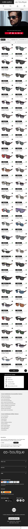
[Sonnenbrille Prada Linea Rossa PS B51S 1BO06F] (7, 48)
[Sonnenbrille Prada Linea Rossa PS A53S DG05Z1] (21, 48)
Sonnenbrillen (7, 9)
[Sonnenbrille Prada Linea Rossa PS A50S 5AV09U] (7, 102)
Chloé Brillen (4, 430)
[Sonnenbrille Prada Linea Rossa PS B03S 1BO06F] (7, 278)
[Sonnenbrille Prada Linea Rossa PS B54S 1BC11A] (7, 359)
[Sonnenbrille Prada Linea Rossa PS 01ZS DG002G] (7, 291)
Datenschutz (12, 521)
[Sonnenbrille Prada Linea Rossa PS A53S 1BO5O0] (7, 75)
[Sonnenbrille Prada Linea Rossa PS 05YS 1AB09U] (21, 116)
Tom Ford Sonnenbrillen (6, 400)
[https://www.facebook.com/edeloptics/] (18, 500)
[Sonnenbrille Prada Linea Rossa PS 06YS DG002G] (7, 116)
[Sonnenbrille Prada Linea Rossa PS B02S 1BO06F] (21, 278)
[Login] (17, 6)
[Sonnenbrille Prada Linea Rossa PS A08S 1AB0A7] (7, 183)
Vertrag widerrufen (14, 518)
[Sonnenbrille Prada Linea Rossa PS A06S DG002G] (21, 88)
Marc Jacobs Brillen (5, 426)
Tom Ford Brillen (4, 416)
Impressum (18, 521)
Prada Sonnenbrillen (5, 396)
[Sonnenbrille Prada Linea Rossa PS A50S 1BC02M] (21, 196)
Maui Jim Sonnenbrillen (6, 406)
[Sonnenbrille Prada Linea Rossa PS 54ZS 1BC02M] (21, 251)
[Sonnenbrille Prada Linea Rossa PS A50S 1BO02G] (21, 129)
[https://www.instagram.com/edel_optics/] (20, 500)
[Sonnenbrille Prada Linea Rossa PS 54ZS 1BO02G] (21, 170)
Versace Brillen (4, 423)
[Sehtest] (3, 6)
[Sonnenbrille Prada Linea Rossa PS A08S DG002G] (7, 345)
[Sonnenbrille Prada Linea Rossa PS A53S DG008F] (7, 318)
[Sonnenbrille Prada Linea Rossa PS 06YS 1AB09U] (21, 102)
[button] (7, 2)
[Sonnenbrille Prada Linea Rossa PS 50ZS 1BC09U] (7, 304)
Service (2, 467)
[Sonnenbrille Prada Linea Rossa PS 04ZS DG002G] (7, 332)
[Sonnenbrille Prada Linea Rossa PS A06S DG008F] (7, 156)
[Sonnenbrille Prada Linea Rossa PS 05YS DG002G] (7, 129)
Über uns (3, 461)
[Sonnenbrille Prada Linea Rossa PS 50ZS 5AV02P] (7, 170)
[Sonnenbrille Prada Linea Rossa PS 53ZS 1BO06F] (21, 156)
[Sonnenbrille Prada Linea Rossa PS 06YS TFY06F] (7, 237)
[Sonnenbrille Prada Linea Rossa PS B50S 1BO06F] (21, 264)
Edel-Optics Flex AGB (14, 522)
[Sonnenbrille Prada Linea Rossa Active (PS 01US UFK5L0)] (21, 237)
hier (18, 446)
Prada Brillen (4, 419)
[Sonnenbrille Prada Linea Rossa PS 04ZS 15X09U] (7, 264)
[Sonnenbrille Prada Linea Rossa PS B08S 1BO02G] (7, 196)
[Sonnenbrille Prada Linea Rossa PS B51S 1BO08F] (7, 210)
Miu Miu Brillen (4, 417)
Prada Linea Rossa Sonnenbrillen (8, 403)
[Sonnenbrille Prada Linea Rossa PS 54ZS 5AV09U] (21, 183)
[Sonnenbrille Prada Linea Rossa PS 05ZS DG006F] (21, 318)
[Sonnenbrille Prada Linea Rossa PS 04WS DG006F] (21, 61)
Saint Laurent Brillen (5, 425)
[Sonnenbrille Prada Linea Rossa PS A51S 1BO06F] (7, 61)
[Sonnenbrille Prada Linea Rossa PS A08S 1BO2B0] (21, 359)
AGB (8, 521)
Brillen (22, 9)
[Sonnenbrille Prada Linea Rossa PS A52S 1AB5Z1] (21, 143)
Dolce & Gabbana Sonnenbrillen (8, 405)
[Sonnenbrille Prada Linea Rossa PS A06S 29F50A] (21, 304)
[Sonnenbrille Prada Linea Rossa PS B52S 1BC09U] (21, 345)
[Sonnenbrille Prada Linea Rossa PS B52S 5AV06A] (21, 291)
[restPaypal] (11, 482)
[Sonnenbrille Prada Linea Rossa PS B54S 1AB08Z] (7, 251)
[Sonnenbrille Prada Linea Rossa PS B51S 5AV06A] (21, 224)
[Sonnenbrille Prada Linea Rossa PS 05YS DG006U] (21, 332)
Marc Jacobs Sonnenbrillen (7, 410)
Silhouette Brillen (5, 428)
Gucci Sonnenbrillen (5, 399)
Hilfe (2, 473)
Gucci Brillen (4, 420)
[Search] (10, 6)
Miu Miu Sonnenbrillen (6, 397)
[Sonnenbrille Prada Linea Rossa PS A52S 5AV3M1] (7, 224)
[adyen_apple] (15, 482)
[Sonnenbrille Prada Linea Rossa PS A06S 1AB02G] (7, 88)
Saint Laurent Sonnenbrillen (7, 402)
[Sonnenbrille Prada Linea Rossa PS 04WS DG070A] (21, 210)
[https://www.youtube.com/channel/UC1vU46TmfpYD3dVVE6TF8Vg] (23, 500)
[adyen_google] (17, 482)
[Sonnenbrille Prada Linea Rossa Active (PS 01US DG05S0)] (21, 75)
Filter (4, 39)
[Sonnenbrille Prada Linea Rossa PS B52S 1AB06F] (7, 143)
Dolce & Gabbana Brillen (6, 422)
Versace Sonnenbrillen (6, 408)
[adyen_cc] (2, 482)
